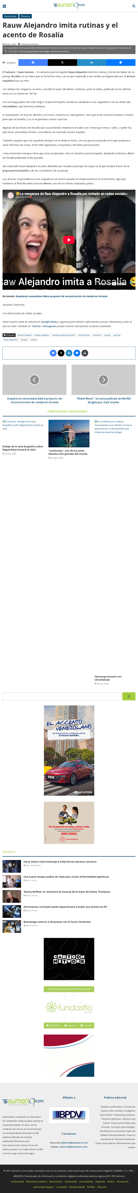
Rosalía (24, 339)
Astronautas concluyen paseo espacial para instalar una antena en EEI (65, 906)
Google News (49, 321)
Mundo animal (77, 1186)
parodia (116, 335)
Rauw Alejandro (11, 339)
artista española (42, 335)
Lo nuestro (61, 1186)
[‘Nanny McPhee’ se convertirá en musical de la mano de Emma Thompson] (12, 896)
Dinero (111, 1181)
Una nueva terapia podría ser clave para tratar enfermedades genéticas (66, 876)
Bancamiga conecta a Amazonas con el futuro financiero (57, 921)
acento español (24, 335)
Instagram (49, 326)
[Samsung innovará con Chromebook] (115, 546)
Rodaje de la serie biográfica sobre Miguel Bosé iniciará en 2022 (23, 448)
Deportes (100, 1181)
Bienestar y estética (36, 1181)
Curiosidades (86, 1181)
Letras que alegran (43, 1186)
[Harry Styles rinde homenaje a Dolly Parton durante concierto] (12, 866)
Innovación (123, 1181)
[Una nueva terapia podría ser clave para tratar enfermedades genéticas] (12, 881)
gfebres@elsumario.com (74, 1142)
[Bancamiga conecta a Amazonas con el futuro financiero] (12, 926)
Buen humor (55, 1181)
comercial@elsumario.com (73, 1146)
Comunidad (70, 1181)
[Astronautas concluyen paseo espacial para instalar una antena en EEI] (12, 911)
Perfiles (91, 1186)
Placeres (25, 16)
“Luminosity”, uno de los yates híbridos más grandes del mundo (67, 452)
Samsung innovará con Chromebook (108, 678)
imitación (97, 335)
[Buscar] (128, 696)
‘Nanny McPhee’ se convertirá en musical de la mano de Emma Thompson (67, 891)
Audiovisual (17, 1181)
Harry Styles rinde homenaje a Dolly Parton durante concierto (60, 861)
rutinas (33, 339)
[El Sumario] (69, 5)
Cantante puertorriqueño (63, 335)
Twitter (36, 326)
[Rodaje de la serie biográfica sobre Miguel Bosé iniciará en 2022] (23, 431)
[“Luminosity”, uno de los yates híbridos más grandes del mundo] (68, 433)
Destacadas (10, 16)
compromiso (84, 335)
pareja (107, 335)
